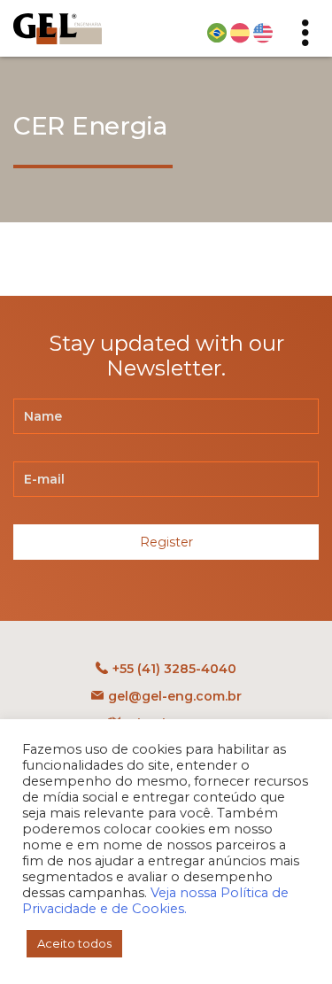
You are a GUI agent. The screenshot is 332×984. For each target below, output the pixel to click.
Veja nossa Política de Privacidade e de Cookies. (155, 901)
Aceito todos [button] (74, 943)
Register (166, 542)
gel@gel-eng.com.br (175, 696)
